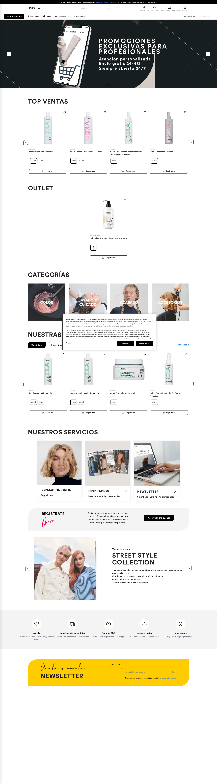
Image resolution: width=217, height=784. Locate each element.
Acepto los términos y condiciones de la (151, 678)
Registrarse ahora (103, 2)
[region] (109, 332)
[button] (106, 84)
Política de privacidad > (167, 678)
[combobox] (96, 9)
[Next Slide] (208, 54)
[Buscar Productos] (110, 9)
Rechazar (125, 343)
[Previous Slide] (9, 54)
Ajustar (68, 343)
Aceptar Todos (144, 343)
